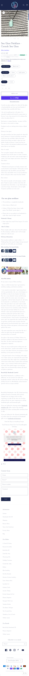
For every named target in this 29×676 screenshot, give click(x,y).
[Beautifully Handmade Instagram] (7, 261)
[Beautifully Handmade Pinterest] (10, 261)
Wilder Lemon (6, 617)
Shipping (8, 56)
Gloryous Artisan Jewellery (9, 577)
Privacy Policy (6, 530)
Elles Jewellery (5, 50)
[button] (2, 5)
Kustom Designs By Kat (8, 594)
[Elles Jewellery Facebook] (2, 252)
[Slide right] (17, 38)
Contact (4, 513)
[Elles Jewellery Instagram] (7, 252)
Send (5, 499)
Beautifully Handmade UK (9, 627)
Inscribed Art (6, 584)
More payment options (14, 101)
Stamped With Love (8, 600)
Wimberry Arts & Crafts (9, 614)
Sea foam (5, 72)
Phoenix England (7, 597)
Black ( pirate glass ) (8, 75)
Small (4, 81)
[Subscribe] (24, 644)
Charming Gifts (6, 557)
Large (11, 81)
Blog (4, 533)
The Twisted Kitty (7, 611)
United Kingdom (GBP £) (13, 660)
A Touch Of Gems (7, 543)
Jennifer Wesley (7, 590)
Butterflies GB (6, 550)
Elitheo (4, 567)
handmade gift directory (14, 418)
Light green (22, 72)
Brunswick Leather (7, 546)
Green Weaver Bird (7, 580)
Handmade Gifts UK (8, 516)
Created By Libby (7, 563)
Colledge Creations (7, 560)
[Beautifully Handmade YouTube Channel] (14, 252)
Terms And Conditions (8, 527)
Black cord (15, 66)
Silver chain (6, 66)
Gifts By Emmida (7, 573)
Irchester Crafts (6, 587)
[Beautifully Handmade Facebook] (3, 261)
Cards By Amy (6, 553)
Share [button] (4, 463)
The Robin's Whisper (8, 607)
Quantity (3, 85)
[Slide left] (11, 38)
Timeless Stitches (7, 604)
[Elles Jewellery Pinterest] (10, 252)
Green (13, 72)
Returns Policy (6, 523)
